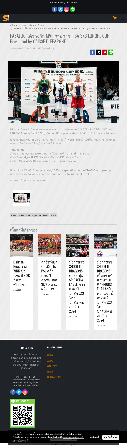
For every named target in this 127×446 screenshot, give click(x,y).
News (50, 371)
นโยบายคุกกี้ (23, 440)
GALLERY (52, 366)
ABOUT (51, 360)
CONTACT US (54, 377)
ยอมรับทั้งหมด (110, 437)
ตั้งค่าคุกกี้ (94, 437)
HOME (50, 355)
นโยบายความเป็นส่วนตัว (73, 437)
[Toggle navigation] (123, 18)
